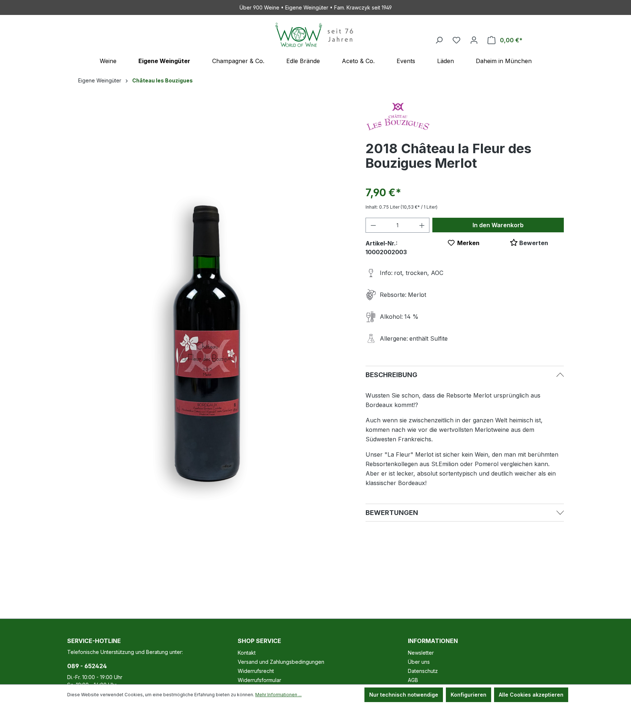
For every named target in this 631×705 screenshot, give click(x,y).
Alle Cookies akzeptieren (531, 695)
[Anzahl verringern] (373, 225)
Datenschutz (423, 671)
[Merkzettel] (456, 40)
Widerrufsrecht (256, 671)
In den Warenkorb (498, 225)
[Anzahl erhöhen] (422, 225)
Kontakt (247, 653)
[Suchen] (439, 40)
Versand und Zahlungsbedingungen (281, 662)
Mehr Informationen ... (278, 694)
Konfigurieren (468, 695)
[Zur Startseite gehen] (315, 35)
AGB (413, 680)
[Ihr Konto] (474, 40)
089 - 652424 (87, 666)
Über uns (419, 662)
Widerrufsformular (259, 680)
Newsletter (421, 653)
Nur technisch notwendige (403, 695)
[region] (209, 344)
